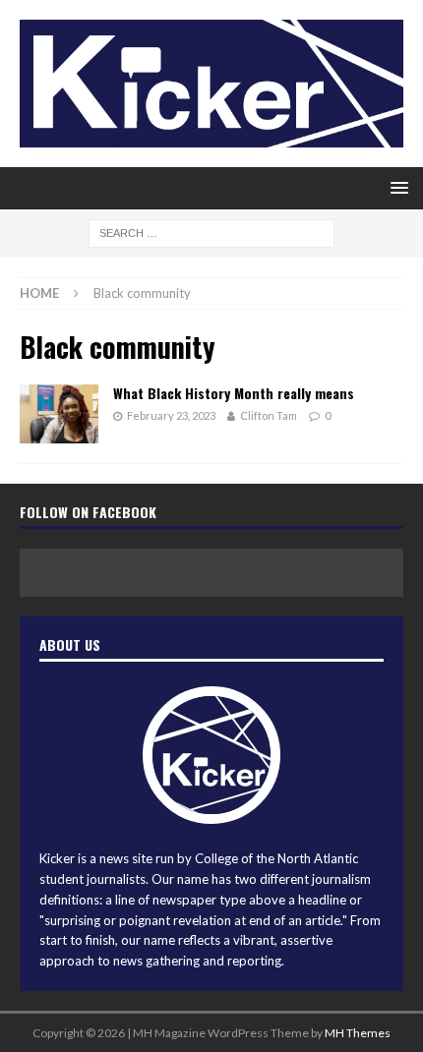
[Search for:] (211, 231)
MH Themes (358, 1032)
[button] (396, 187)
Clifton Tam (268, 415)
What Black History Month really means (233, 392)
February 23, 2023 (171, 415)
